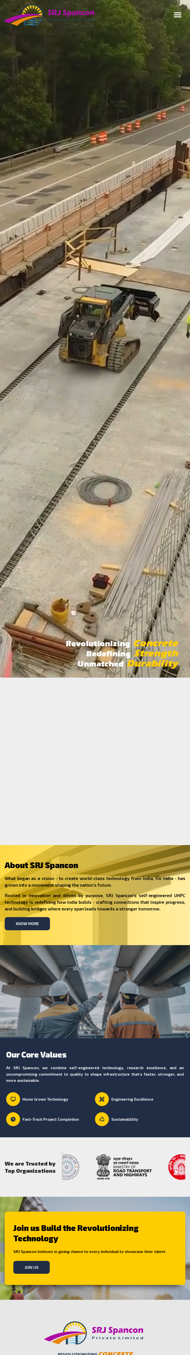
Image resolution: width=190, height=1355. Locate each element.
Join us (31, 1267)
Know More (27, 923)
